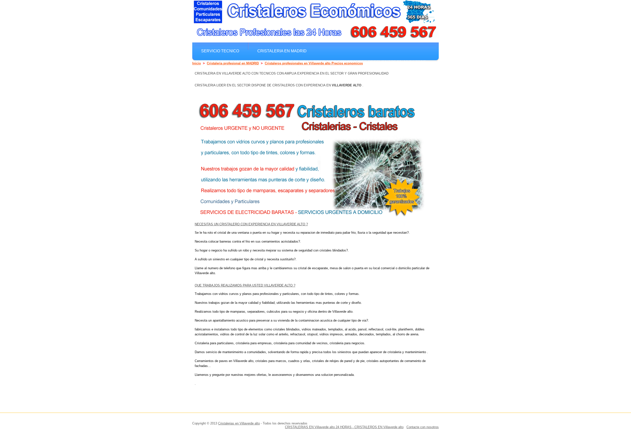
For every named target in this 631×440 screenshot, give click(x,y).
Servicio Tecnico (220, 51)
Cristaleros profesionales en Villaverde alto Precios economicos (314, 63)
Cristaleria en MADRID (282, 51)
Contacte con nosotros (422, 427)
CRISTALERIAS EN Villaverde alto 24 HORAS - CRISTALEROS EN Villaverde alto (344, 427)
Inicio (196, 63)
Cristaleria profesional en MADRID (233, 63)
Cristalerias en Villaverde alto (239, 423)
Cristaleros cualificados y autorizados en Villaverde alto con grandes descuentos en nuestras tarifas (313, 64)
